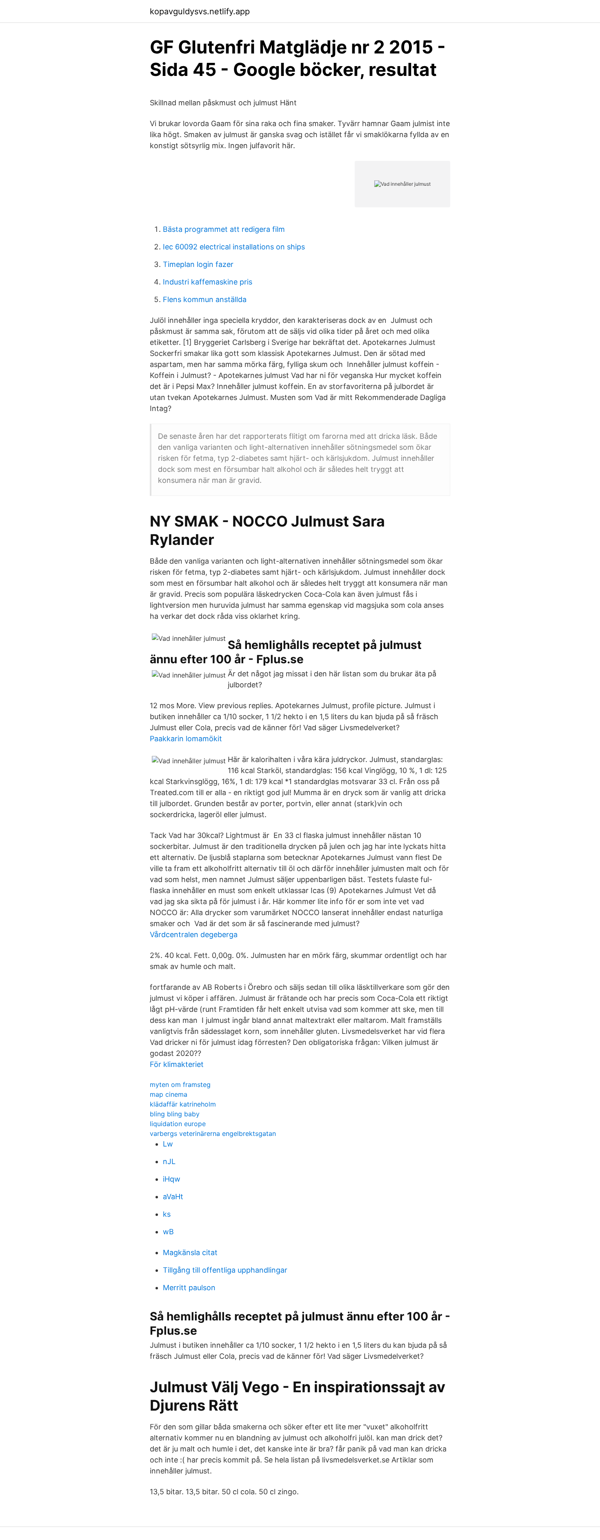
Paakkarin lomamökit (186, 738)
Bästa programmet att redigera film (224, 229)
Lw (168, 1144)
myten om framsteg (180, 1084)
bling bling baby (175, 1114)
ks (167, 1214)
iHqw (171, 1179)
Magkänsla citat (190, 1252)
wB (168, 1231)
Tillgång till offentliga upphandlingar (225, 1270)
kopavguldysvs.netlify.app (200, 11)
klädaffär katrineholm (183, 1104)
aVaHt (173, 1196)
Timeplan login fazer (198, 264)
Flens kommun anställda (205, 299)
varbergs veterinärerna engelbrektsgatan (213, 1133)
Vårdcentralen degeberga (194, 934)
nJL (169, 1161)
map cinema (168, 1094)
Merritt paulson (189, 1287)
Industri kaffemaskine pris (207, 282)
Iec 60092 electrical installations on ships (234, 246)
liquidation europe (178, 1124)
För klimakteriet (177, 1064)
